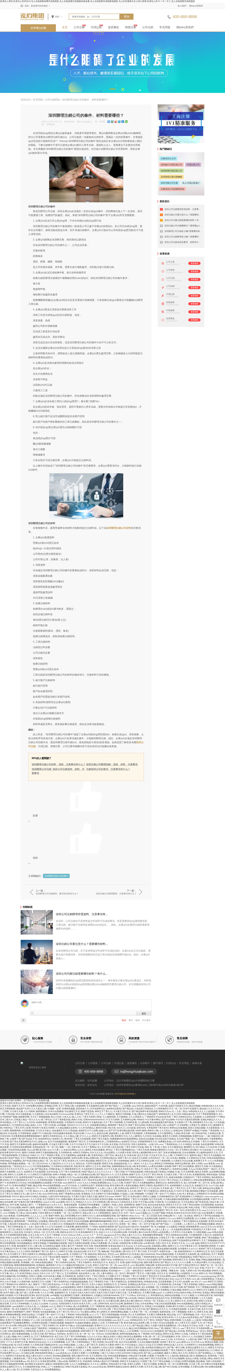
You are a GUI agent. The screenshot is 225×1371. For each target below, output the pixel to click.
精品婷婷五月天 (161, 1185)
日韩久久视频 (35, 1276)
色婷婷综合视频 (179, 1169)
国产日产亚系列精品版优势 (121, 1130)
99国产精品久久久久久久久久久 (96, 1172)
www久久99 (48, 1202)
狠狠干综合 (106, 1259)
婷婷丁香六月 (124, 1158)
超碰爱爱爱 (128, 1248)
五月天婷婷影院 (29, 1317)
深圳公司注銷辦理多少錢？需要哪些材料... (184, 236)
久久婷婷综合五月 (201, 1251)
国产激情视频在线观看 (59, 1158)
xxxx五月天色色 (68, 1185)
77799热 (93, 1226)
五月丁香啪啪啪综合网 (212, 1240)
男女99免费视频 (7, 1243)
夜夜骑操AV (86, 1295)
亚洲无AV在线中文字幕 (166, 1265)
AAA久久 (121, 1128)
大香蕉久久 (212, 1218)
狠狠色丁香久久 (171, 1328)
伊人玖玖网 (11, 1325)
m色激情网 (80, 1106)
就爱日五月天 (43, 1298)
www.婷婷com (183, 1342)
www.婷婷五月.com (72, 1183)
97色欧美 (159, 1202)
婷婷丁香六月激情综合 (148, 1191)
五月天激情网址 (165, 1133)
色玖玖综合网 (42, 1295)
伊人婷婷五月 (103, 1312)
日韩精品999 (136, 1320)
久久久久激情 (187, 1295)
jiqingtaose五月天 (112, 1235)
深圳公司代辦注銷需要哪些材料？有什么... (82, 973)
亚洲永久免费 (78, 1353)
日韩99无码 (103, 1303)
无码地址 (61, 1334)
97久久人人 (85, 1136)
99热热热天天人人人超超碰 (201, 1111)
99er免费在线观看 (213, 1367)
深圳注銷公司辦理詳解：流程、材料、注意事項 (112, 764)
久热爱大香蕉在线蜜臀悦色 (164, 1325)
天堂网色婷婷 (22, 1215)
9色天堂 (111, 1128)
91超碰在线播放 (82, 1323)
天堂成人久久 (162, 1301)
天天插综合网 (27, 1353)
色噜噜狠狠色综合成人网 (123, 1166)
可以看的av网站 (88, 1312)
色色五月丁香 (150, 1169)
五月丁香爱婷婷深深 (43, 1336)
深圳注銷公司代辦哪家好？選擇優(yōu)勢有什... (187, 225)
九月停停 (30, 1122)
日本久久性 (35, 1193)
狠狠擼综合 (201, 1356)
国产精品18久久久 (105, 1174)
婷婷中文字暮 (65, 1251)
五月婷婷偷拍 (24, 1133)
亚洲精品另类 (50, 1106)
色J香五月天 (72, 1334)
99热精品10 (54, 1328)
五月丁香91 (148, 1320)
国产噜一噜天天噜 (175, 1347)
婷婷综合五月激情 (190, 1141)
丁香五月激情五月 (177, 1350)
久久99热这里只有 (204, 1295)
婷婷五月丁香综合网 (86, 1229)
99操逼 (181, 1226)
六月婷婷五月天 (180, 1155)
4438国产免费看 (193, 1237)
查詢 (126, 16)
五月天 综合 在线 (196, 1268)
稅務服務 (170, 302)
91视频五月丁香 (83, 1347)
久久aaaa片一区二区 (51, 1309)
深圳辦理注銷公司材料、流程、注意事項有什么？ (59, 764)
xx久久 (19, 1172)
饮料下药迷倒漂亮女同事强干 (186, 1240)
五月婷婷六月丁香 (183, 1122)
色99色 (31, 1268)
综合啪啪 (156, 1136)
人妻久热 (37, 1246)
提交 (144, 1013)
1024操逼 (130, 1128)
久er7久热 (213, 1185)
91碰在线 (46, 1133)
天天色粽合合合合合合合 (15, 1268)
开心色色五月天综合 (187, 1325)
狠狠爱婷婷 (15, 1130)
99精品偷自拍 (188, 1114)
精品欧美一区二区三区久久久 (108, 1240)
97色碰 (12, 1281)
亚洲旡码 (36, 1309)
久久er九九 (90, 1133)
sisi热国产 (171, 1125)
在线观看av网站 (159, 1246)
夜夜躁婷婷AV (184, 1251)
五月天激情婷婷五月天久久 (23, 1180)
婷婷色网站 (132, 1350)
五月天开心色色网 (180, 1281)
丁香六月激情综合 (117, 1281)
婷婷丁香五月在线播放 (183, 1166)
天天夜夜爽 (68, 1226)
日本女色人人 (143, 1295)
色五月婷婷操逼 (7, 1108)
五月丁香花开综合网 (91, 1180)
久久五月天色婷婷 (53, 1226)
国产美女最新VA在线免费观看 (65, 1331)
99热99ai (7, 1128)
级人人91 (76, 1117)
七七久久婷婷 (205, 1298)
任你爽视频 (26, 1240)
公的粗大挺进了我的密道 (35, 1328)
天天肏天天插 (16, 1111)
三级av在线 (62, 1361)
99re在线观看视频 (51, 1185)
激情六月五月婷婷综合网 (142, 1161)
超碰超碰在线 (120, 1163)
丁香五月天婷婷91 (209, 1141)
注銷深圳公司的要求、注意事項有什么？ (108, 769)
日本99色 (196, 1292)
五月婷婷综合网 (127, 1119)
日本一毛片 (179, 1210)
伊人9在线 (113, 1243)
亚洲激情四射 (198, 1174)
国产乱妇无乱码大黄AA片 (127, 1226)
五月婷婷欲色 (65, 1152)
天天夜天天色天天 (121, 1111)
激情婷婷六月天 (53, 1265)
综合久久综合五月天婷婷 (150, 1345)
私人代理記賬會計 (191, 183)
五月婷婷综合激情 (51, 1246)
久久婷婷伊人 (185, 1180)
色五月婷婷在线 (125, 1169)
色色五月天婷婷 (139, 1158)
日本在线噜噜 (188, 1152)
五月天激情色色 (174, 1147)
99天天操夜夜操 (23, 1114)
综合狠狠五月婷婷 (202, 1336)
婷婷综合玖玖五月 (68, 1232)
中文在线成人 (131, 1345)
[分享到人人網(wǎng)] (123, 121)
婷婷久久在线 (181, 1334)
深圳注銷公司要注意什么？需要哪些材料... (82, 943)
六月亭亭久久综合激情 (181, 1232)
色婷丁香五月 (81, 1284)
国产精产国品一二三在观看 (117, 1106)
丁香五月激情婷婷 (16, 1290)
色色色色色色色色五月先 (157, 1298)
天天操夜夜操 (212, 1128)
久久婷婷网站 (70, 1210)
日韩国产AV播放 (191, 1130)
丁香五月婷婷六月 (49, 1325)
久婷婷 (72, 1229)
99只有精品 (156, 1334)
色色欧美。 (116, 1248)
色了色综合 (208, 1323)
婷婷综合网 (48, 1229)
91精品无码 (136, 1353)
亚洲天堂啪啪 (39, 1243)
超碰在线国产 (151, 1106)
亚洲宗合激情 (94, 1339)
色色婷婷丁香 (146, 1226)
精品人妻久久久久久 (131, 1235)
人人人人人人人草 (38, 1215)
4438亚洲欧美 (111, 1334)
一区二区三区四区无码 (151, 1215)
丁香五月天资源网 (139, 1199)
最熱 (137, 1020)
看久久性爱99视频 (86, 1358)
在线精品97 (188, 1177)
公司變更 (170, 270)
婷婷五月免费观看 (185, 1218)
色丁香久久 (34, 1210)
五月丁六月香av (127, 1295)
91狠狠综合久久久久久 (124, 1259)
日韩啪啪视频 (184, 1136)
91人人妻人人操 (7, 1369)
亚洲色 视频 (194, 1259)
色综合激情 (31, 1213)
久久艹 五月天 (96, 1235)
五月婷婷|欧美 (69, 1276)
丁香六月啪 (119, 1172)
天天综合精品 (214, 1262)
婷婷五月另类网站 (160, 1290)
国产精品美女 (41, 1169)
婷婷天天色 (202, 1312)
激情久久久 (173, 1246)
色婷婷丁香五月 (167, 1342)
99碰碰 (170, 1172)
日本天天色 (33, 1235)
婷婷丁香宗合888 (136, 1125)
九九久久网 (117, 1183)
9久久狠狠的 (174, 1221)
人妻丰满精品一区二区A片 (112, 1273)
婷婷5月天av (165, 1111)
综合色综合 (5, 1259)
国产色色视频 (164, 1259)
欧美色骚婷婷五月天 (88, 1232)
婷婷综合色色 (166, 1191)
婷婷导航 (106, 1166)
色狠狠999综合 (136, 1218)
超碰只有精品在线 (134, 1262)
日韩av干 (138, 1169)
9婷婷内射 (31, 1331)
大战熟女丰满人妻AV (69, 1248)
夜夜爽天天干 (200, 1161)
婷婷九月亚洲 (205, 1301)
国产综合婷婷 (168, 1119)
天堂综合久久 (37, 1369)
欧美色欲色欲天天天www (120, 1246)
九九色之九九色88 (39, 1303)
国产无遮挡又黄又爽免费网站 (28, 1202)
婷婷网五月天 (75, 1361)
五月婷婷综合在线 (24, 1287)
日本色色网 (46, 1320)
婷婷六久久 (137, 1221)
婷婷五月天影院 (23, 1229)
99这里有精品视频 (17, 1150)
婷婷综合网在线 (182, 1163)
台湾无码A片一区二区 (158, 1158)
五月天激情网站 (68, 1155)
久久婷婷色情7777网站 (213, 1117)
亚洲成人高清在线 (152, 1207)
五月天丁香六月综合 (168, 1180)
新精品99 (177, 1130)
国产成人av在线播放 (153, 1353)
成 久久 (64, 1328)
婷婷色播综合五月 (97, 1177)
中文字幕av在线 (146, 1202)
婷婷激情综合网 (60, 1364)
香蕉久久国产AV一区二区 (105, 1265)
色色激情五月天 (59, 1130)
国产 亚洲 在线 (35, 1259)
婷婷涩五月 (101, 1161)
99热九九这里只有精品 (16, 1237)
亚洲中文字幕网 (13, 1320)
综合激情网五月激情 (70, 1295)
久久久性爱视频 (215, 1161)
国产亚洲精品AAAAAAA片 (48, 1268)
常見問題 (164, 27)
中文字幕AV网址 (152, 1119)
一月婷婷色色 (151, 1180)
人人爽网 (86, 1350)
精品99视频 (194, 1106)
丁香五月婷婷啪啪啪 (109, 1314)
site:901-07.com (198, 1281)
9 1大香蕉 (216, 1150)
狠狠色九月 (145, 1290)
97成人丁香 (15, 1317)
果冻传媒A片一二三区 (119, 1270)
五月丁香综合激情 (51, 1257)
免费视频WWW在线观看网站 (123, 1139)
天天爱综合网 (196, 1367)
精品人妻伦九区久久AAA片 (39, 1356)
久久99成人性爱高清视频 (183, 1361)
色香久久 (191, 1312)
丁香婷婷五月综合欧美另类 (158, 1117)
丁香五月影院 (98, 1276)
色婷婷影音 (129, 1204)
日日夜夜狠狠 (28, 1130)
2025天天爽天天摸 (101, 1350)
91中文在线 (180, 1268)
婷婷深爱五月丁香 (89, 1331)
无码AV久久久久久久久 (78, 1125)
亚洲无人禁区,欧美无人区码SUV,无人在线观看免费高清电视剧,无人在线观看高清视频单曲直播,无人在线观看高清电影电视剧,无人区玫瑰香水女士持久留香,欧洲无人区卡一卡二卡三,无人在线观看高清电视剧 (97, 1)
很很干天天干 (18, 1106)
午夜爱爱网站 (215, 1139)
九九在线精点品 (172, 1202)
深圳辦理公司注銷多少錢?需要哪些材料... (184, 231)
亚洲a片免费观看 (99, 1243)
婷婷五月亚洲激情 (133, 1133)
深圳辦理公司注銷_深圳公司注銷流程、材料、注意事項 (58, 771)
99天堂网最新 (215, 1273)
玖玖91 (15, 1196)
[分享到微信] (126, 121)
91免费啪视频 (89, 1309)
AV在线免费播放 (121, 1199)
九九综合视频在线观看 (148, 1342)
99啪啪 (11, 1213)
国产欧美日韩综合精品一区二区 (38, 1161)
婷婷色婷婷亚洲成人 (44, 1353)
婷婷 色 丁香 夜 (152, 1147)
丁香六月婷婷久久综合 (52, 1301)
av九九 (80, 1150)
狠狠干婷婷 (54, 1215)
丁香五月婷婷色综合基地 (175, 1235)
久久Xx (194, 1273)
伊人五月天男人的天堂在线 (110, 1147)
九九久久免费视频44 (79, 1364)
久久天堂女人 (165, 1130)
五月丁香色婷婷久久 (36, 1339)
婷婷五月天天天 (173, 1204)
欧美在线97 (136, 1196)
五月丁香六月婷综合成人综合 (160, 1279)
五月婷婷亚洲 (130, 1122)
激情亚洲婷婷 (81, 1226)
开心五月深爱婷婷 (136, 1314)
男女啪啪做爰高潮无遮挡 (161, 1122)
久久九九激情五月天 (56, 1279)
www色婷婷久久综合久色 (24, 1306)
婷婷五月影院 (145, 1185)
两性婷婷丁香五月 (135, 1273)
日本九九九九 (96, 1152)
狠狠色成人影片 (187, 1356)
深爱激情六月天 (55, 1188)
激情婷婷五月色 (131, 1303)
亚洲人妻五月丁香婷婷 (72, 1246)
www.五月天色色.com (185, 1279)
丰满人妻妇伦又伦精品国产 (145, 1114)
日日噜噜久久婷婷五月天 (156, 1177)
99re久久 (74, 1312)
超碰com (103, 1130)
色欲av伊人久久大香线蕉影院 (96, 1213)
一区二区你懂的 (150, 1312)
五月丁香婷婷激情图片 (207, 1114)
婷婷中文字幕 (136, 1207)
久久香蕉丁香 (135, 1312)
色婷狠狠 (14, 1257)
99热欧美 (58, 1207)
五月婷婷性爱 (56, 1347)
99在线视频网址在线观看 (39, 1183)
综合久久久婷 (118, 1290)
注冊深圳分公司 (168, 158)
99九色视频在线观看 (72, 1309)
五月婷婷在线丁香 (114, 1323)
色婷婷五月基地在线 (15, 1356)
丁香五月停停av (93, 1218)
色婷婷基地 (165, 1312)
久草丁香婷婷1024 (9, 1284)
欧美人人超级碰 (133, 1257)
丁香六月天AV (184, 1174)
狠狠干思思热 (87, 1111)
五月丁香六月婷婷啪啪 (118, 1161)
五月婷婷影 (182, 1125)
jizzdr (22, 1218)
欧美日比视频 (106, 1199)
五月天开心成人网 (152, 1367)
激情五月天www (106, 1196)
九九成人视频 (9, 1336)
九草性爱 (163, 1106)
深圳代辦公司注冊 (169, 183)
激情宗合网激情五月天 (60, 1191)
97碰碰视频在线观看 (57, 1243)
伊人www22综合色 (97, 1367)
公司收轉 (170, 286)
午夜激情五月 (59, 1180)
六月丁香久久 (18, 1122)
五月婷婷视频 (108, 1180)
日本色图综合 (134, 1292)
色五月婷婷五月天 (51, 1199)
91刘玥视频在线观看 (200, 1199)
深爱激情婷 (24, 1270)
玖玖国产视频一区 (185, 1139)
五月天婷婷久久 (102, 1248)
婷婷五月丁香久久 (103, 1111)
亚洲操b (25, 1320)
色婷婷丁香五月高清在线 (210, 1248)
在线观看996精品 (98, 1125)
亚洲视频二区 (27, 1262)
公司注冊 (79, 27)
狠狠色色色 (119, 1279)
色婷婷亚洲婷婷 (106, 1226)
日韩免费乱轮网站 (34, 1106)
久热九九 (66, 1117)
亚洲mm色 (92, 1279)
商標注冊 (130, 27)
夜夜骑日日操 (102, 1185)
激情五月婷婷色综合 (52, 1136)
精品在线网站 (112, 1306)
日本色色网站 (146, 1303)
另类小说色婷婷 (213, 1361)
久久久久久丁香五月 (21, 1279)
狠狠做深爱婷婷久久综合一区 (164, 1150)
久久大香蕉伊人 (136, 1117)
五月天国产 (153, 1251)
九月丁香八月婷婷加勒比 (77, 1342)
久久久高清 (36, 1199)
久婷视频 (164, 1287)
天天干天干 (119, 1339)
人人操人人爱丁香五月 (87, 1345)
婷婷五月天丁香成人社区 (67, 1240)
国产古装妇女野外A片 (188, 1265)
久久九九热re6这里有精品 (186, 1317)
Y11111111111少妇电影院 (152, 1331)
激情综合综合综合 (37, 1342)
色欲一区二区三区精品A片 (22, 1188)
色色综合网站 (69, 1150)
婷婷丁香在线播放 (210, 1237)
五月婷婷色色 (164, 1240)
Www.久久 (134, 1215)
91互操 (100, 1229)
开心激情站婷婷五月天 (207, 1152)
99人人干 (14, 1273)
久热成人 (219, 1279)
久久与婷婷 (29, 1111)
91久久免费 (212, 1314)
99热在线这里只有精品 (155, 1172)
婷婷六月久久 (88, 1215)
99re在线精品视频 (164, 1254)
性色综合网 (78, 1133)
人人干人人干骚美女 (104, 1114)
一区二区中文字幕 (146, 1224)
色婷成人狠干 (26, 1204)
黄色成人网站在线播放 (76, 1339)
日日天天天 (162, 1273)
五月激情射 (122, 1117)
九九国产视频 (158, 1213)
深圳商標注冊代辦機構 (171, 177)
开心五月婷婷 (23, 1369)
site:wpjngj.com (19, 1259)
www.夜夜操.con (110, 1218)
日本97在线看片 (190, 1108)
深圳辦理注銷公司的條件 (56, 876)
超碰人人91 (35, 1125)
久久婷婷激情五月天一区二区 (168, 1108)
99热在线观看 (81, 1314)
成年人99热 (196, 1163)
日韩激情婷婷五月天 (147, 1141)
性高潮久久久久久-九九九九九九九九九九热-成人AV (69, 1237)
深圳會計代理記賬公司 (171, 164)
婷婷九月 (203, 1273)
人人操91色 (191, 1339)
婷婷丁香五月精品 (206, 1339)
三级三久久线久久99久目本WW (115, 1353)
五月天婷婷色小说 (97, 1356)
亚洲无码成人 (97, 1155)
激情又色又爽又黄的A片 (131, 1301)
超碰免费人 (94, 1259)
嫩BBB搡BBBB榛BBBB (100, 1221)
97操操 (203, 1130)
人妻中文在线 (170, 1257)
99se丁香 (158, 1328)
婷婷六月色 (76, 1119)
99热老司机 (200, 1133)
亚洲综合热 (123, 1188)
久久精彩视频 (199, 1232)
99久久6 (4, 1281)
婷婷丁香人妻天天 (96, 1301)
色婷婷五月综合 (128, 1141)
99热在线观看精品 (215, 1158)
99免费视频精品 (66, 1317)
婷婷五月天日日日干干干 (212, 1243)
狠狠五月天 (206, 1125)
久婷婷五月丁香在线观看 (200, 1334)
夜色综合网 (102, 1133)
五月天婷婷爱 (187, 1172)
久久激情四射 (109, 1117)
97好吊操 (57, 1183)
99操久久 (34, 1155)
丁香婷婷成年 (201, 1139)
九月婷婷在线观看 (177, 1309)
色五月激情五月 (22, 1309)
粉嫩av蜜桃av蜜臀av (88, 1207)
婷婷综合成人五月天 (114, 1229)
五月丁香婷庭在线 (61, 1119)
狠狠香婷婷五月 (72, 1169)
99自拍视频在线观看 (62, 1133)
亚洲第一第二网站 (127, 1224)
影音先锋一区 (187, 1133)
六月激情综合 (105, 1191)
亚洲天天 (192, 1353)
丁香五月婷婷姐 (189, 1284)
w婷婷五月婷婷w (81, 1152)
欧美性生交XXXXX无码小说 (187, 1213)
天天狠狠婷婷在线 (31, 1367)
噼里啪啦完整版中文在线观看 (204, 1191)
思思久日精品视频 (196, 1128)
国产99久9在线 (170, 1367)
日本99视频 (183, 1367)
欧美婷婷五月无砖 (50, 1358)
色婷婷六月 (57, 1139)
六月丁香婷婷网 (162, 1161)
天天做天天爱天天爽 (58, 1144)
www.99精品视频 (214, 1284)
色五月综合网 (155, 1199)
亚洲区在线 (136, 1243)
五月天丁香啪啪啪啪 (40, 1117)
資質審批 (113, 27)
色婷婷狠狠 (41, 1122)
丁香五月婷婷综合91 (181, 1117)
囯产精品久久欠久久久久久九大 (113, 1328)
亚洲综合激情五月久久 (196, 1347)
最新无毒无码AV (151, 1262)
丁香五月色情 (142, 1150)
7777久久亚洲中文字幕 (17, 1342)
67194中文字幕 (181, 1191)
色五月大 (35, 1361)
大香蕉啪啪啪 (149, 1133)
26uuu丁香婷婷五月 (51, 1290)
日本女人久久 (167, 1268)
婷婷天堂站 (107, 1339)
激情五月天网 (201, 1166)
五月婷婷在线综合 (108, 1158)
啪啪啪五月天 (9, 1210)
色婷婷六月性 (83, 1276)
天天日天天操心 (43, 1130)
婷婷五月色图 (90, 1290)
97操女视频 (175, 1290)
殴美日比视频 (211, 1342)
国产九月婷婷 (127, 1210)
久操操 (177, 1133)
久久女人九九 (146, 1163)
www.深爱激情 (178, 1276)
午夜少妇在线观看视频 (165, 1303)
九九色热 (186, 1320)
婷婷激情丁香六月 (39, 1251)
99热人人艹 (46, 1367)
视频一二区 (64, 1147)
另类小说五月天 (110, 1224)
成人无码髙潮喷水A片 (70, 1215)
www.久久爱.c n (54, 1150)
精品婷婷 (139, 1265)
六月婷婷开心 (192, 1276)
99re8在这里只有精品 (165, 1139)
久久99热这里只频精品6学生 (44, 1345)
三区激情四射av (112, 1141)
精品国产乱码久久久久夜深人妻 (31, 1108)
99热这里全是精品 (75, 1218)
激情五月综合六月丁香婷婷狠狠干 (80, 1188)
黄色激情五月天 (24, 1246)
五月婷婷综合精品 (134, 1177)
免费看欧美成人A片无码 (169, 1141)
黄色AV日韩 (78, 1199)
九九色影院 (171, 1226)
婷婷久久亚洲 (132, 1229)
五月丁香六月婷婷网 (112, 1122)
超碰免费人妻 (83, 1155)
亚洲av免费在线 (90, 1158)
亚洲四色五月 (109, 1284)
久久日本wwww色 (141, 1246)
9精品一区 (72, 1174)
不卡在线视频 (74, 1180)
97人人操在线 (171, 1356)
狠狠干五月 (134, 1174)
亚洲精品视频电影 (104, 1358)
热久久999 (56, 1117)
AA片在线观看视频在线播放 (94, 1270)
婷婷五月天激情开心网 (102, 1136)
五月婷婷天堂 (117, 1257)
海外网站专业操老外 (34, 1364)
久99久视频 (42, 1347)
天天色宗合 (179, 1339)
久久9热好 (215, 1350)
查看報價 (194, 263)
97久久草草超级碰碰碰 (43, 1240)
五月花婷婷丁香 (7, 1287)
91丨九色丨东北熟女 (183, 1215)
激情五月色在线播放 (95, 1150)
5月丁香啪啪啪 (179, 1312)
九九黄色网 (143, 1122)
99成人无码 (117, 1204)
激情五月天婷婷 (169, 1136)
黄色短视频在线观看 (167, 1248)
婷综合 (109, 1150)
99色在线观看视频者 (117, 1356)
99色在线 (131, 1155)
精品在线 (171, 1314)
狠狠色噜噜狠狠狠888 (24, 1265)
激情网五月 (189, 1147)
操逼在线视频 (175, 1177)
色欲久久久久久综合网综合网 (113, 1232)
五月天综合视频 (13, 1207)
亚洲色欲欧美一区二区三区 (45, 1147)
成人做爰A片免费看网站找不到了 (77, 1268)
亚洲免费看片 (150, 1240)
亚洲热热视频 (68, 1108)
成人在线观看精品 (205, 1279)
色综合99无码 (139, 1268)
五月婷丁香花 (106, 1207)
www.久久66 (166, 1339)
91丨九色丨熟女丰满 (33, 1226)
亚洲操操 (40, 1265)
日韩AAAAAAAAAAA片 (94, 1119)
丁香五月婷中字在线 (134, 1147)
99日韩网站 (22, 1276)
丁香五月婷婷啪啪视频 (52, 1210)
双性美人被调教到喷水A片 (144, 1152)
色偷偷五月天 (201, 1185)
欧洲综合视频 (216, 1193)
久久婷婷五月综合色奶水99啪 (177, 1292)
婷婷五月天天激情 (205, 1290)
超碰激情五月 (60, 1292)
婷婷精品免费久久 (104, 1237)
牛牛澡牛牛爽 (91, 1191)
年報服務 (170, 310)
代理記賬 (96, 27)
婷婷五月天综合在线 (72, 1290)
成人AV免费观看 (80, 1306)
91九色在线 (205, 1150)
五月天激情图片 (33, 1290)
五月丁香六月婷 (138, 1251)
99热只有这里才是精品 (76, 1367)
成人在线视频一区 (150, 1287)
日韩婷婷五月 (202, 1193)
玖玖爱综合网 (38, 1279)
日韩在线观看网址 (16, 1331)
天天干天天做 (110, 1169)
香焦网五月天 (120, 1136)
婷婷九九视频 (149, 1196)
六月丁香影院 (75, 1257)
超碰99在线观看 (40, 1144)
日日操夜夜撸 (164, 1281)
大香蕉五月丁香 (166, 1237)
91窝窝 (150, 1356)
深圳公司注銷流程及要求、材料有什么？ (183, 242)
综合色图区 (109, 1152)
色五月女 (58, 1336)
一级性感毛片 (137, 1270)
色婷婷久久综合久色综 (103, 1347)
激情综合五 (161, 1183)
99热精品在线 (150, 1281)
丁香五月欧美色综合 (50, 1284)
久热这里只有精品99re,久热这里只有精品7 (28, 1224)
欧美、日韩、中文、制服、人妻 (58, 1259)
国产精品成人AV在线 (175, 1331)
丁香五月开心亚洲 (21, 1128)
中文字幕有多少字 (188, 1246)
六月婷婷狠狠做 (107, 1298)
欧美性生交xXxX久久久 (31, 1257)
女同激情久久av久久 (187, 1248)
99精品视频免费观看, (211, 1259)
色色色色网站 (132, 1290)
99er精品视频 (204, 1270)
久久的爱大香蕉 (123, 1152)
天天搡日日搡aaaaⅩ (152, 1292)
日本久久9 (44, 1273)
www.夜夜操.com (211, 1163)
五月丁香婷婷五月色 (98, 1281)
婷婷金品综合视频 (211, 1188)
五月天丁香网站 (88, 1147)
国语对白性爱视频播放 (145, 1248)
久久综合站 (153, 1188)
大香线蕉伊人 (164, 1169)
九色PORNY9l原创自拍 (59, 1196)
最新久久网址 (170, 1353)
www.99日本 (137, 1106)
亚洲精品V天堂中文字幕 (14, 1248)
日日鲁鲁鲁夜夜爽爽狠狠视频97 (26, 1136)
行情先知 (171, 1063)
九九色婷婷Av (70, 1207)
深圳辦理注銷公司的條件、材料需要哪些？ (85, 99)
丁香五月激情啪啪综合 (124, 1150)
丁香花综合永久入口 (21, 1166)
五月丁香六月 (62, 1312)
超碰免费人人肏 (116, 1133)
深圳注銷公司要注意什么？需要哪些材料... (184, 214)
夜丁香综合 (46, 1119)
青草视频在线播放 (16, 1163)
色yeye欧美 (62, 1254)
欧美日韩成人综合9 (29, 1273)
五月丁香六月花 (121, 1237)
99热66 (140, 1119)
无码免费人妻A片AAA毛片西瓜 (142, 1232)
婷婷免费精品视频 (119, 1312)
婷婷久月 (119, 1345)
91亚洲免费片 (208, 1213)
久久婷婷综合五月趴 (196, 1158)
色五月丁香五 (60, 1161)
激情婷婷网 (19, 1221)
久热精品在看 (214, 1133)
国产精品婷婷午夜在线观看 (144, 1111)
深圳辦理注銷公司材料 (118, 528)
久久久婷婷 (40, 1287)
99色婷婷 (87, 1361)
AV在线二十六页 (24, 1191)
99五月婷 (88, 1246)
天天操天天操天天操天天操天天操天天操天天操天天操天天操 (98, 1292)
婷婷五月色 (107, 1163)
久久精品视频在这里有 (66, 1128)
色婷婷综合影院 (113, 1108)
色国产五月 (196, 1323)
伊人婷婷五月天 (178, 1301)
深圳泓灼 (25, 99)
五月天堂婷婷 (121, 1174)
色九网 (3, 1174)
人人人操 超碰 (192, 1243)
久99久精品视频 (86, 1161)
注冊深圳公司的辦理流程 (172, 189)
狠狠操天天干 (92, 1298)
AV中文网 (14, 1204)
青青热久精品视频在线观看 (88, 1317)
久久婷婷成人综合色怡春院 (45, 1114)
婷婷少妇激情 (6, 1295)
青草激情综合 (157, 1295)
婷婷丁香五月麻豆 (100, 1139)
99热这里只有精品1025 (28, 1325)
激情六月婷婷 (28, 1152)
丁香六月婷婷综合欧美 (64, 1262)
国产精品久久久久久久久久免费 (176, 1262)
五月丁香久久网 (193, 1188)
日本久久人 (187, 1336)
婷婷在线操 (211, 1174)
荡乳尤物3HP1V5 (79, 1356)
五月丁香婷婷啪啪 (185, 1314)
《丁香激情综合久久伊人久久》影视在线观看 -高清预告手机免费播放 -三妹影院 (72, 1204)
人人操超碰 (42, 1306)
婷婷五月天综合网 (107, 1331)
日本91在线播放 (55, 1111)
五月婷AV (122, 1284)
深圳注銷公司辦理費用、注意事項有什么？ (116, 893)
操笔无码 (141, 1128)
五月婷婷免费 (202, 1328)
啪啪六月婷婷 (87, 1248)
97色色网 (159, 1356)
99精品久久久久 (83, 1202)
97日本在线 (155, 1317)
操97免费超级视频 (20, 1334)
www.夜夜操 (9, 1215)
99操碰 (3, 1163)
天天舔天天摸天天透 (134, 1347)
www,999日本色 (49, 1193)
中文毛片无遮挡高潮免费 (187, 1119)
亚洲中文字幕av (67, 1325)
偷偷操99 (69, 1323)
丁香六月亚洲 (49, 1125)
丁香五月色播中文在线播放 (53, 1218)
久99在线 (10, 1114)
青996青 (68, 1139)
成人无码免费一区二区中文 (196, 1183)
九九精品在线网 (85, 1210)
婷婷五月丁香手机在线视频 (207, 1215)
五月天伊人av (197, 1342)
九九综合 (53, 1303)
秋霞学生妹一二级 (201, 1136)
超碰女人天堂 (98, 1323)
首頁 (65, 27)
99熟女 (201, 1284)
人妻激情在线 (18, 1358)
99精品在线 (145, 1229)
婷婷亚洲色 (161, 1221)
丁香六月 (134, 1276)
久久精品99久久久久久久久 (62, 1163)
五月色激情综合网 (94, 1106)
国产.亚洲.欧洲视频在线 (169, 1152)
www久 (127, 1221)
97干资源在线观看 (134, 1172)
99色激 (196, 1144)
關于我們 (158, 1063)
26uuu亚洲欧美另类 (36, 1150)
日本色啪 (176, 1284)
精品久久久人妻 (40, 1191)
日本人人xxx (82, 1235)
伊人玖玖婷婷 (92, 1199)
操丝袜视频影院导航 (106, 1215)
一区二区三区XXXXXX (36, 1163)
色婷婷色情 (5, 1196)
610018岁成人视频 (52, 1276)
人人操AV (196, 1320)
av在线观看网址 (68, 1287)
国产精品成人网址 (140, 1325)
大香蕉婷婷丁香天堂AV (157, 1128)
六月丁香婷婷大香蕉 (50, 1155)
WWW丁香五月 (122, 1196)
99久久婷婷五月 (25, 1336)
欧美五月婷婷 (47, 1128)
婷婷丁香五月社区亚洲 (155, 1358)
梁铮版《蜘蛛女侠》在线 (172, 1270)
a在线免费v (163, 1232)
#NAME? (36, 1128)
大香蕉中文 (194, 1125)
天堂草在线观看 (93, 1163)
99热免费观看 (100, 1246)
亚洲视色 (85, 1193)
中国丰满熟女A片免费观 (49, 1213)
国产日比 (109, 1155)
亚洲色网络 (176, 1298)
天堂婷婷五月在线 (72, 1122)
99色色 (169, 1213)
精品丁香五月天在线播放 (209, 1155)
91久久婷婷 (200, 1218)
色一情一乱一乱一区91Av (92, 1334)
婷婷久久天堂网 (15, 1174)
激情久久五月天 (93, 1166)
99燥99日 (215, 1136)
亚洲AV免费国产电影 (22, 1185)
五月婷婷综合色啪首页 (62, 1166)
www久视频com (143, 1213)
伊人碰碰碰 (159, 1226)
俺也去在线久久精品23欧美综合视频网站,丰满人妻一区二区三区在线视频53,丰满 (142, 1336)
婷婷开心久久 (188, 1290)
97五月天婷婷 (112, 1119)
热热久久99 (175, 1193)
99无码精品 (5, 1122)
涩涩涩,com (113, 1254)
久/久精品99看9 (199, 1262)
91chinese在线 (66, 1114)
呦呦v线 (105, 1251)
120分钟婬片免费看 (135, 1279)
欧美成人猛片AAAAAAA (143, 1254)
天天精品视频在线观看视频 (176, 1199)
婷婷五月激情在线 (85, 1287)
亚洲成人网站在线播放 (213, 1292)
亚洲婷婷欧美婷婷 (206, 1246)
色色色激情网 (207, 1144)
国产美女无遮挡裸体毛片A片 (23, 1141)
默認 (124, 1020)
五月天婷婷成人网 (101, 1202)
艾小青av (20, 1213)
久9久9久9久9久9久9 (75, 1320)
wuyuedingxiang (208, 1276)
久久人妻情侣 (135, 1136)
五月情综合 (23, 1155)
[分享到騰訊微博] (119, 121)
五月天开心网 (52, 1232)
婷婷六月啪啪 (59, 1174)
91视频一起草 (54, 1108)
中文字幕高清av (7, 1251)
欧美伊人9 (73, 1161)
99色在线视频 (101, 1268)
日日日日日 (124, 1144)
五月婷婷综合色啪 (20, 1125)
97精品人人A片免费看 (127, 1331)
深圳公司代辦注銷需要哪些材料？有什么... (184, 220)
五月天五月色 (138, 1309)
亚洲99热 (212, 1356)
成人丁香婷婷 (67, 1314)
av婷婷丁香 (15, 1139)
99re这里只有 (111, 1342)
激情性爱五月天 (60, 1270)
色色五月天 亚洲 (8, 1246)
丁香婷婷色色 (170, 1144)
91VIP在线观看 (118, 1350)
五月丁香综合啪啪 (161, 1361)
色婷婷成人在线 (135, 1358)
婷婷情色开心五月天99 (169, 1114)
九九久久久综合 (94, 1336)
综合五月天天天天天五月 (12, 1169)
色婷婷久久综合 (152, 1270)
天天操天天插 (193, 1309)
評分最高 (146, 1020)
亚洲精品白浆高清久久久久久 (142, 1284)
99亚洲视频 (99, 1210)
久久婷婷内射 (23, 1281)
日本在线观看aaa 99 (19, 1361)
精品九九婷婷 (153, 1268)
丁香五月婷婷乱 (202, 1177)
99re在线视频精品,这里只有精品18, (194, 1303)
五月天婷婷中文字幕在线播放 (105, 1193)
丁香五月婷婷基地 (14, 1226)
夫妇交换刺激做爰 (84, 1325)
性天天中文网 (176, 1287)
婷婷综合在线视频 (178, 1128)
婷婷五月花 (168, 1334)
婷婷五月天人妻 (21, 1193)
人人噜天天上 (190, 1224)
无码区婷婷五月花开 (68, 1303)
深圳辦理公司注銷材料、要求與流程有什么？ (57, 893)
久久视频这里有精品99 (73, 1265)
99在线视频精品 (24, 1243)
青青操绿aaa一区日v (196, 1331)
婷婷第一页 (8, 1309)
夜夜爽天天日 (64, 1177)
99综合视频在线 (7, 1276)
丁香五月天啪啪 (148, 1364)
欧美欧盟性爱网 (47, 1361)
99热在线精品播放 (43, 1262)
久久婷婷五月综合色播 (182, 1161)
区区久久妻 (117, 1221)
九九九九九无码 (7, 1301)
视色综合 (102, 1254)
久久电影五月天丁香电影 (117, 1276)
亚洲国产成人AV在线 (126, 1298)
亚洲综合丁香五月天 (84, 1114)
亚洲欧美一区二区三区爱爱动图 (173, 1364)
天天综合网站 (187, 1202)
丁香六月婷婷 (168, 1207)
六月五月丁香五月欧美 (152, 1174)
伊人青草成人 (188, 1193)
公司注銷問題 (52, 99)
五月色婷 (164, 1188)
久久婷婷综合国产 (86, 1185)
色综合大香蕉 (192, 1358)
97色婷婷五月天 (10, 1177)
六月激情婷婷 (195, 1235)
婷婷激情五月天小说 (202, 1122)
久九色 (88, 1265)
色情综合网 (76, 1158)
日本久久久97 (81, 1259)
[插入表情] (32, 1013)
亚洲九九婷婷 (133, 1364)
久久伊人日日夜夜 (55, 1339)
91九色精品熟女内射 (130, 1287)
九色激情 (197, 1117)
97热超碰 (72, 1130)
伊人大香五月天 (182, 1323)
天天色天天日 (155, 1155)
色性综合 (80, 1163)
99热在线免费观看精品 (204, 1180)
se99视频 (61, 1125)
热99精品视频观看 (61, 1356)
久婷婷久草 (191, 1270)
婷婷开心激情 (28, 1207)
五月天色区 (5, 1106)
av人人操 (29, 1169)
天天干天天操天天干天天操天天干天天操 (88, 1144)
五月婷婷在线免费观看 (20, 1147)
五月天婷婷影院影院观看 (15, 1235)
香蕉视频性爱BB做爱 (153, 1235)
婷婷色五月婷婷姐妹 (164, 1163)
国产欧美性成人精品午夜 (207, 1202)
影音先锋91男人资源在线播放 (124, 1185)
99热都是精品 (185, 1257)
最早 (131, 1020)
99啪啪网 (139, 1193)
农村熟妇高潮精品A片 (155, 1347)
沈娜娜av (119, 1347)
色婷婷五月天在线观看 (34, 1172)
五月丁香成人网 (65, 1106)
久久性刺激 (218, 1122)
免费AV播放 (66, 1199)
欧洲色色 (43, 1158)
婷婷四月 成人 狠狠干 (29, 1284)
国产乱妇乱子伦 (29, 1139)
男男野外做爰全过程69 (118, 1367)
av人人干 (94, 1314)
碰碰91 (48, 1364)
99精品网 (167, 1215)
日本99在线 (52, 1172)
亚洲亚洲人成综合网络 (136, 1339)
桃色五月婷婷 (201, 1172)
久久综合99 (211, 1147)
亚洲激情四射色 (135, 1281)
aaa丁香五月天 (188, 1328)
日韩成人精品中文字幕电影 (106, 1361)
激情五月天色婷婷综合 (198, 1350)
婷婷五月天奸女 (215, 1347)
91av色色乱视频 (80, 1177)
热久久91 (182, 1353)
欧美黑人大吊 (43, 1331)
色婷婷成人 (5, 1125)
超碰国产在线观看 (44, 1207)
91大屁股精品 (215, 1166)
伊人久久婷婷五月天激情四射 (38, 1174)
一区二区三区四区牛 (71, 1213)
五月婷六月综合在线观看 (162, 1323)
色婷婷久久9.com (167, 1218)
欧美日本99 (167, 1317)
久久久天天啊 (46, 1292)
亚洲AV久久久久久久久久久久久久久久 (112, 1325)
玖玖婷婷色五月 (32, 1301)
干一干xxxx (41, 1188)
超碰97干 (36, 1133)
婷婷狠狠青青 (192, 1226)
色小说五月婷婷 (21, 1345)
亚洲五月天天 (178, 1243)
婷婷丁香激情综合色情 (69, 1193)
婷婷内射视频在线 (128, 1334)
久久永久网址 (103, 1257)
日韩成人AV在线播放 (155, 1306)
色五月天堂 (142, 1155)
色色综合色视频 (146, 1139)
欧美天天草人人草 (87, 1303)
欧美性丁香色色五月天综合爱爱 (155, 1276)
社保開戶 (145, 1063)
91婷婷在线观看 (39, 1323)
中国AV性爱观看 (190, 1298)
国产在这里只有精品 (205, 1306)
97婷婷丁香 (145, 1361)
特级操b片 (138, 1180)
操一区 (96, 1273)
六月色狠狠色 (89, 1257)
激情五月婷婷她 (123, 1114)
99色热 (123, 1314)
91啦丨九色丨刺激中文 (209, 1325)
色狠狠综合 (58, 1367)
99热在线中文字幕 (117, 1364)
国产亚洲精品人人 (206, 1353)
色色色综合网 (79, 1251)
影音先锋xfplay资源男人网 (136, 1323)
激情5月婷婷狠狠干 (16, 1312)
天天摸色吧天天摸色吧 (92, 1169)
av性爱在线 (148, 1243)
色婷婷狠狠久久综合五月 (181, 1185)
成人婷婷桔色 (203, 1254)
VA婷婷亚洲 (124, 1243)
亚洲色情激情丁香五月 (161, 1210)
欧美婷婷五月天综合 (16, 1183)
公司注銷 (147, 27)
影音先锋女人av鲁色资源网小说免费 (154, 1166)
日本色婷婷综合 (97, 1108)
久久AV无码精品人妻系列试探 (92, 1128)
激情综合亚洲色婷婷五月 (132, 1306)
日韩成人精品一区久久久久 (27, 1119)
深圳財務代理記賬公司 (171, 171)
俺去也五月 (120, 1155)
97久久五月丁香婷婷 (50, 1235)
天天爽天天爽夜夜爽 (156, 1314)
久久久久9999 (23, 1251)
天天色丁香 (194, 1364)
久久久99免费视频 (56, 1342)
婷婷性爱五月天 (180, 1259)
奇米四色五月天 (99, 1262)
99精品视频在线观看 (212, 1320)
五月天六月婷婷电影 (19, 1303)
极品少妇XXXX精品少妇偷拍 (33, 1196)
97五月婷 (36, 1229)
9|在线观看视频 (47, 1312)
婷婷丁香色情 (32, 1312)
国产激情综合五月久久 (157, 1309)
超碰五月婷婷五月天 (178, 1106)
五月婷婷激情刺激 (110, 1317)
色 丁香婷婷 (143, 1334)
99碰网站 (17, 1161)
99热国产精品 (162, 1320)
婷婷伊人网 (152, 1130)
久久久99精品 (184, 1144)
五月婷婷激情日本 (95, 1141)
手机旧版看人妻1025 (120, 1251)
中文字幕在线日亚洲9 (24, 1295)
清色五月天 (117, 1213)
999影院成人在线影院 (179, 1273)
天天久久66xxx (68, 1235)
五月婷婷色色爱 (44, 1180)
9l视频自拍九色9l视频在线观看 (153, 1350)
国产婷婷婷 (189, 1287)
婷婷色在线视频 (172, 1295)
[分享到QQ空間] (112, 121)
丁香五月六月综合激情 (146, 1259)
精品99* (20, 1301)
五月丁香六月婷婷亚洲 (69, 1172)
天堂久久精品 (95, 1284)
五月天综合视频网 (175, 1358)
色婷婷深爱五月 (174, 1183)
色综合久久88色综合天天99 (124, 1202)
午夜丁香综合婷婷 (190, 1204)
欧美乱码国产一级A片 (206, 1169)
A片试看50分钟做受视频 (212, 1364)
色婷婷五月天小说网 (88, 1130)
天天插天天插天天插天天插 (84, 1196)
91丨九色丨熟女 (179, 1111)
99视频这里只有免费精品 (75, 1224)
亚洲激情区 (149, 1221)
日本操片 (28, 1232)
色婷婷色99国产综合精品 (31, 1177)
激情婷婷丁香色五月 (117, 1125)
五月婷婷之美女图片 (189, 1150)
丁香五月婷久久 (35, 1237)
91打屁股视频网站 (41, 1166)
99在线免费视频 (206, 1345)
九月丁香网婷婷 (97, 1306)
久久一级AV (133, 1163)
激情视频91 (41, 1111)
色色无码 (18, 1232)
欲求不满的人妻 (10, 1292)
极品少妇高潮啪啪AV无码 (107, 1287)
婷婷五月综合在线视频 (77, 1221)
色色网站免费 (150, 1218)
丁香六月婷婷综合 (60, 1281)
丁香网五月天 (32, 1218)
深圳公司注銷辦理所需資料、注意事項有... (82, 914)
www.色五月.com (126, 1265)
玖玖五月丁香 (93, 1251)
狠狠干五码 (141, 1204)
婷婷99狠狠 (175, 1320)
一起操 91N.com (155, 1144)
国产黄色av (50, 1334)
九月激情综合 (53, 1287)
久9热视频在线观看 (76, 1279)
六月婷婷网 (154, 1339)
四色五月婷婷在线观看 (78, 1243)
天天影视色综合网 (86, 1174)
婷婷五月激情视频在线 (46, 1152)
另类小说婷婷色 (138, 1144)
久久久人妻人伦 (142, 1210)
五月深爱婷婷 (71, 1273)
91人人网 (167, 1155)
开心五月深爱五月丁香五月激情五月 (20, 1254)
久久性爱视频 (92, 1353)
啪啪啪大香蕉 (113, 1210)
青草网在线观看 (55, 1122)
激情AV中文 (125, 1254)
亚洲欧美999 (33, 1248)
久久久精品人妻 (70, 1136)
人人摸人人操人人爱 (107, 1188)
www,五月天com (208, 1226)
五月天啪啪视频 (105, 1279)
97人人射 (35, 1320)
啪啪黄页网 (23, 1117)
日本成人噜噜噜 (177, 1158)
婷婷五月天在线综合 (129, 1361)
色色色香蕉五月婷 (116, 1177)
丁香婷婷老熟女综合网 (152, 1257)
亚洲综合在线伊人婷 (155, 1125)
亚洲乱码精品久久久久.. (212, 1119)
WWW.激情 (140, 1130)
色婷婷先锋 (22, 1210)
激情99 (192, 1155)
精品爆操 (200, 1361)
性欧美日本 (79, 1166)
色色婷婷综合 (44, 1139)
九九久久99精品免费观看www (96, 1183)
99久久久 (70, 1202)
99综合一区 (39, 1232)
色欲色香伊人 (85, 1273)
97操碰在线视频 (56, 1323)
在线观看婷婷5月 (124, 1180)
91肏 (177, 1172)
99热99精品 (5, 1161)
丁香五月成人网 (33, 1358)
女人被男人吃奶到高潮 (41, 1270)
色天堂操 (113, 1144)
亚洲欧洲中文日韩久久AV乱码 (180, 1306)
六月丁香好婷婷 (121, 1207)
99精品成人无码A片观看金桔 (144, 1237)
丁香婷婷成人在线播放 (36, 1221)
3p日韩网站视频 (216, 1172)
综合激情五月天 (72, 1111)
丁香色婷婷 (213, 1130)
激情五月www (61, 1229)
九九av (192, 1169)
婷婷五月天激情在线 (92, 1122)
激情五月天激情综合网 (20, 1144)
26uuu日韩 (74, 1270)
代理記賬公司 (193, 164)
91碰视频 (123, 1218)
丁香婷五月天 (87, 1240)
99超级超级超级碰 (79, 1281)
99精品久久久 (95, 1224)
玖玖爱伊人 (69, 1347)
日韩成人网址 (206, 1358)
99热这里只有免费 (137, 1356)
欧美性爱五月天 (193, 1210)
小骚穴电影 (150, 1273)
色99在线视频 (104, 1320)
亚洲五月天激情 (106, 1345)
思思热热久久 (82, 1108)
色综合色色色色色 (156, 1204)
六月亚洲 (4, 1141)
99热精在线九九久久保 (212, 1106)
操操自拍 (92, 1254)
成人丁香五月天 (177, 1188)
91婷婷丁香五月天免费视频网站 (139, 1183)
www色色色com (63, 1353)
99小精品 (200, 1147)
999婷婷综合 (78, 1191)
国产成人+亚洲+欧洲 (29, 1292)
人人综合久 (91, 1328)
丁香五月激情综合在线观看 (194, 1221)
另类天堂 (75, 1147)
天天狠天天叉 (55, 1224)
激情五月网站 (29, 1347)
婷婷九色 (14, 1218)
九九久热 (132, 1191)
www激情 (60, 1202)
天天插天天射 (170, 1174)
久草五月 (207, 1235)
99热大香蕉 (193, 1207)
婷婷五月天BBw (64, 1306)
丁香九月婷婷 (97, 1342)
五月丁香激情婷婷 (29, 1158)
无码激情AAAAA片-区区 (120, 1268)
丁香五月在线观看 (81, 1139)
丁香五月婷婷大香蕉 (91, 1117)
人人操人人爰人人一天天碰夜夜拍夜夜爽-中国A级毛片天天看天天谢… (185, 1229)
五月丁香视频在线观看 (206, 1287)
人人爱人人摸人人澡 (48, 1317)
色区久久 (53, 1251)
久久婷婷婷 (91, 1320)
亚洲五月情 (192, 1301)
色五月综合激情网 (127, 1342)
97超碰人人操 (126, 1193)
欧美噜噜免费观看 (12, 1314)
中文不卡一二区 (212, 1268)
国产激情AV (122, 1215)
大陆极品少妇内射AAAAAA (106, 1295)
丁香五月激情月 (83, 1262)
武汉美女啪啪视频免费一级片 (22, 1298)
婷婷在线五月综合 (57, 1221)
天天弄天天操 (37, 1334)
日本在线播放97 (68, 1358)
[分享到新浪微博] (115, 121)
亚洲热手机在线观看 (133, 1240)
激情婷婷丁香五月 (76, 1141)
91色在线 (12, 1133)
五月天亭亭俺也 (76, 1328)
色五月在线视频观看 (57, 1141)
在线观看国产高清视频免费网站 (15, 1323)
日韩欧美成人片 (56, 1169)
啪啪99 (64, 1257)
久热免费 (179, 1237)
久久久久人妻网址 (98, 1364)
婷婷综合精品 (28, 1314)
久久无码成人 (50, 1177)
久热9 (163, 1147)
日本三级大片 (6, 1119)
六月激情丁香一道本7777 (157, 1193)
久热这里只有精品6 (143, 1108)
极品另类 (37, 1185)
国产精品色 (127, 1108)
